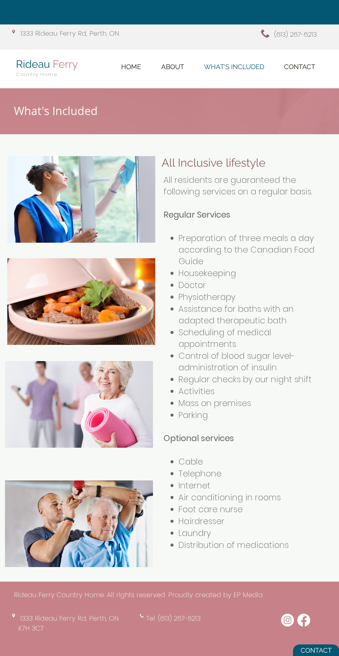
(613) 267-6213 (295, 34)
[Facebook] (303, 620)
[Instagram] (287, 620)
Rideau (47, 64)
